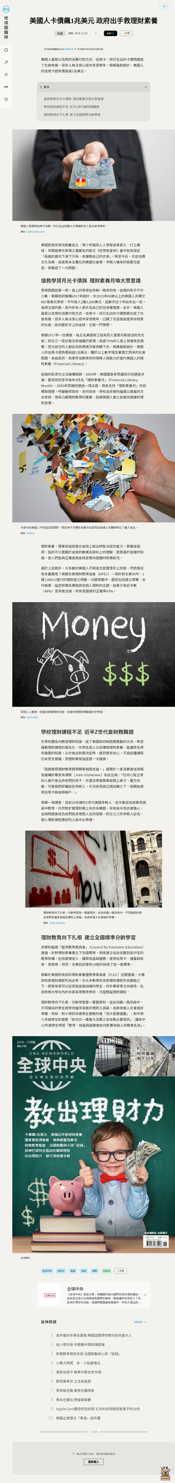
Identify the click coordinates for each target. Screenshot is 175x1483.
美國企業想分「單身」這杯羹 (78, 1417)
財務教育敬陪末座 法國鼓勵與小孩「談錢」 (89, 1353)
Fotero (31, 533)
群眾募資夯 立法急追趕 (73, 1381)
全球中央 (69, 49)
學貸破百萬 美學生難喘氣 (75, 1390)
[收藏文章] (96, 33)
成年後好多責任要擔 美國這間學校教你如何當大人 (94, 1335)
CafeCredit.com (35, 231)
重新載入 (93, 1461)
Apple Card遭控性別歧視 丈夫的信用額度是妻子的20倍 (98, 1408)
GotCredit (32, 717)
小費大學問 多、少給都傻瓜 (78, 1362)
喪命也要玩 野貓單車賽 (73, 1399)
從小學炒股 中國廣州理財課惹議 (80, 1344)
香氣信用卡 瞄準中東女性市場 (78, 1371)
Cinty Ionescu (57, 922)
